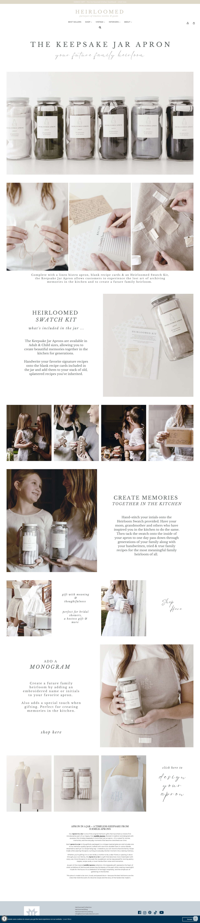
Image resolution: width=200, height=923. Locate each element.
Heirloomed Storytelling (84, 912)
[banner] (100, 13)
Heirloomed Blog (81, 909)
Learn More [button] (67, 919)
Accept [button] (189, 919)
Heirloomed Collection (83, 907)
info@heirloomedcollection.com (87, 914)
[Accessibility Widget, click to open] (4, 918)
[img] (188, 23)
